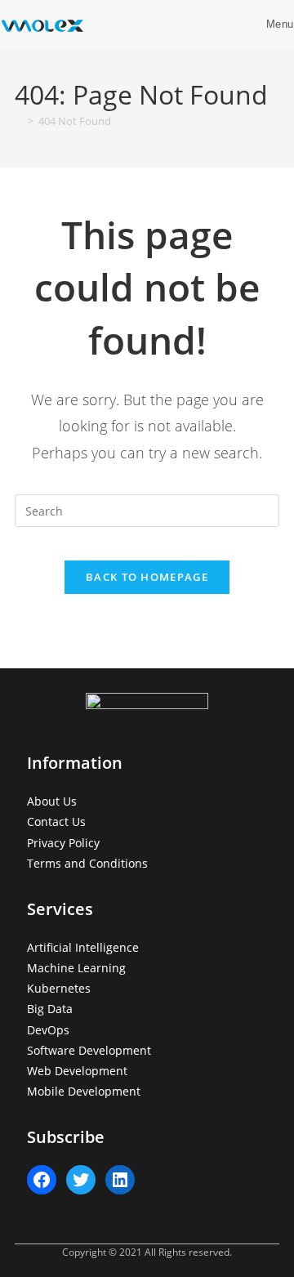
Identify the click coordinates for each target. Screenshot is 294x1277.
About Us (52, 801)
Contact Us (56, 821)
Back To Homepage (147, 576)
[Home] (19, 121)
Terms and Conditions (87, 863)
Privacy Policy (63, 843)
